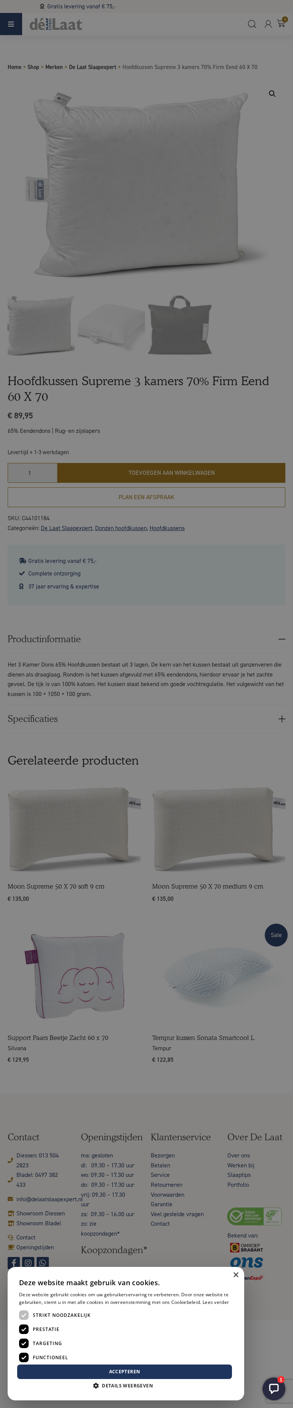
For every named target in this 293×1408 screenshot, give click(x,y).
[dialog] (146, 704)
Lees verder (216, 1302)
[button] (126, 1386)
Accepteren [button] (124, 1371)
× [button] (235, 1275)
